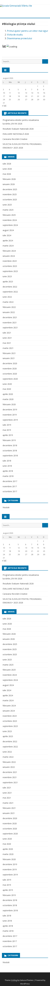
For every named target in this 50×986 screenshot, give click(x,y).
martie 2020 (8, 399)
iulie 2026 (7, 163)
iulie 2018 (7, 460)
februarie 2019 (9, 440)
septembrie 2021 (10, 327)
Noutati (6, 507)
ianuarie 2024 (9, 256)
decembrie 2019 (10, 409)
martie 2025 (8, 209)
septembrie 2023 (10, 271)
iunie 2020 (7, 384)
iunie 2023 (7, 276)
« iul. (4, 105)
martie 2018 (8, 476)
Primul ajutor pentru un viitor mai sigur (27, 30)
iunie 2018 (7, 466)
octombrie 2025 (10, 199)
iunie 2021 (7, 337)
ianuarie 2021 (9, 358)
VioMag (14, 980)
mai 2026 (7, 174)
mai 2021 (7, 343)
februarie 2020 (9, 404)
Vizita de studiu (15, 34)
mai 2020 (7, 389)
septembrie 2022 (10, 291)
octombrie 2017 (10, 491)
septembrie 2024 (10, 225)
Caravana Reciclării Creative (15, 139)
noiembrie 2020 (10, 368)
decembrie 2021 (10, 317)
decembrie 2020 (10, 363)
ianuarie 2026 (9, 184)
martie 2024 (8, 245)
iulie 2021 (7, 332)
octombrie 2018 (10, 450)
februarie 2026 (9, 179)
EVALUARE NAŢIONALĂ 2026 (16, 134)
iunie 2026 (7, 168)
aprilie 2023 (8, 281)
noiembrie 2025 (10, 194)
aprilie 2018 (8, 471)
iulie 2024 (7, 235)
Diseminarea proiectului (19, 38)
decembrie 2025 (10, 189)
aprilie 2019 (8, 435)
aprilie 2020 (8, 394)
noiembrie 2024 (10, 220)
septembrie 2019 (10, 420)
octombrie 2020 (10, 373)
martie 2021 (8, 348)
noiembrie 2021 (10, 322)
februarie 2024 (9, 250)
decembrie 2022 (10, 286)
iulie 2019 (7, 425)
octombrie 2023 (10, 266)
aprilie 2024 (8, 240)
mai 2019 (7, 430)
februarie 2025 (9, 215)
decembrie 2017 (10, 481)
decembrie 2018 (10, 445)
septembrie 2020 (10, 378)
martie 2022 (8, 302)
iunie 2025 (7, 204)
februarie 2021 (9, 353)
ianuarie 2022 (9, 312)
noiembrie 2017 (10, 486)
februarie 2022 (9, 307)
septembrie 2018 (10, 455)
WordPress (25, 984)
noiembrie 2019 (10, 414)
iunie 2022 (7, 296)
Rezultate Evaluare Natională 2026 (18, 128)
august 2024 (8, 230)
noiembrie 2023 (10, 261)
